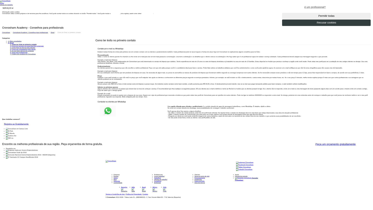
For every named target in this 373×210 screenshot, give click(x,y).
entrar (2, 3)
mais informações (147, 13)
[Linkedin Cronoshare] (244, 169)
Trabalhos (157, 178)
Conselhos (157, 181)
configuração (115, 13)
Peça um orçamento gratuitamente (335, 144)
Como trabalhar (159, 176)
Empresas (157, 182)
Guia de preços (200, 182)
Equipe (116, 176)
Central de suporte (241, 176)
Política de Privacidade (134, 194)
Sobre (116, 178)
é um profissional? (315, 7)
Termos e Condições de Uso (115, 194)
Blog (115, 179)
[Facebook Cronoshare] (244, 165)
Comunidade (118, 182)
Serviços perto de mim (202, 176)
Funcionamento (200, 178)
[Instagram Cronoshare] (244, 162)
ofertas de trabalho (6, 5)
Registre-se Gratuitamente (16, 124)
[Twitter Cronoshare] (243, 167)
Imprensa (117, 181)
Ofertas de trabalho (160, 179)
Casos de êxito (200, 181)
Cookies (145, 194)
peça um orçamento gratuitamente (351, 5)
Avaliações (198, 179)
